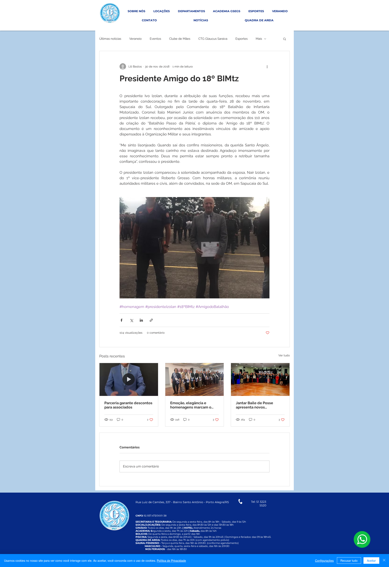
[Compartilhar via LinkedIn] (141, 320)
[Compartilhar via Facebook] (121, 320)
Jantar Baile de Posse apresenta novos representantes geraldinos (259, 405)
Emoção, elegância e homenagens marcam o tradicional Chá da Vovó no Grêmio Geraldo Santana (193, 405)
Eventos (155, 39)
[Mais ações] (267, 66)
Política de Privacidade (171, 560)
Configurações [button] (324, 560)
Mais (259, 39)
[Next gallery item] (264, 248)
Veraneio (135, 39)
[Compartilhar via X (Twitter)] (131, 320)
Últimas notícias (110, 39)
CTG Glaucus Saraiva (212, 39)
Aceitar (371, 560)
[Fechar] (384, 560)
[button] (284, 38)
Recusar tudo (349, 560)
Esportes (241, 39)
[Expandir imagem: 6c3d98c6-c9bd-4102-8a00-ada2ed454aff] (194, 247)
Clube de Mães (179, 39)
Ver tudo (284, 355)
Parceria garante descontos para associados (128, 405)
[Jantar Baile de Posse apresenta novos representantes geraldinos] (260, 379)
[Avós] (194, 379)
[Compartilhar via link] (151, 320)
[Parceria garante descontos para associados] (128, 379)
